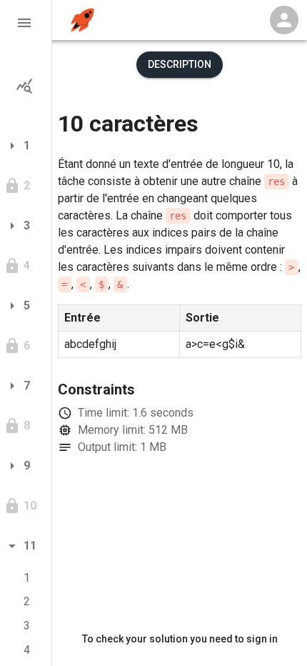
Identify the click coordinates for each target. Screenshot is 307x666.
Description (179, 64)
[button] (25, 23)
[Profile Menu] (284, 20)
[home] (82, 20)
